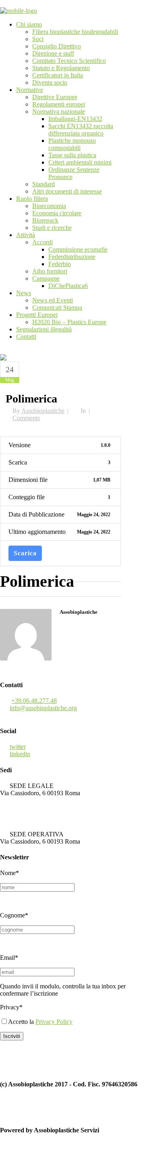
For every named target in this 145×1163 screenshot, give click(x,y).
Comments (26, 418)
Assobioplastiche (42, 410)
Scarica (25, 553)
